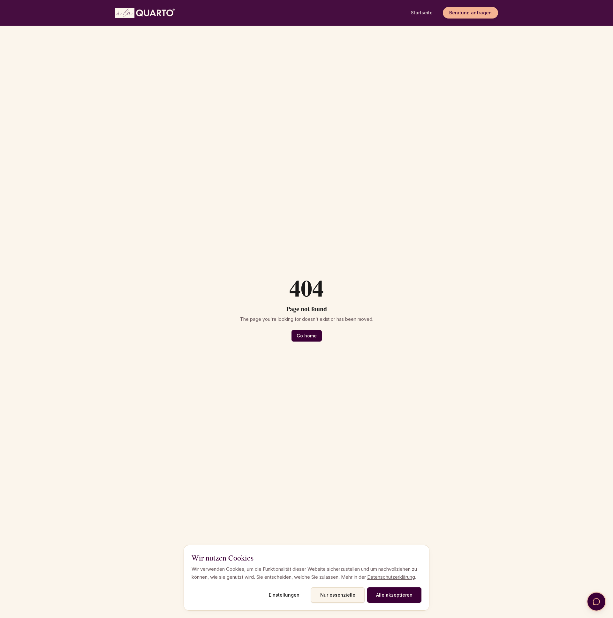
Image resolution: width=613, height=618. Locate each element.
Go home (307, 335)
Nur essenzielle (337, 595)
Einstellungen (284, 595)
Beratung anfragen (470, 12)
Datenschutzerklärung (391, 577)
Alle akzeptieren (394, 595)
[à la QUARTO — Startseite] (145, 13)
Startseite (422, 12)
